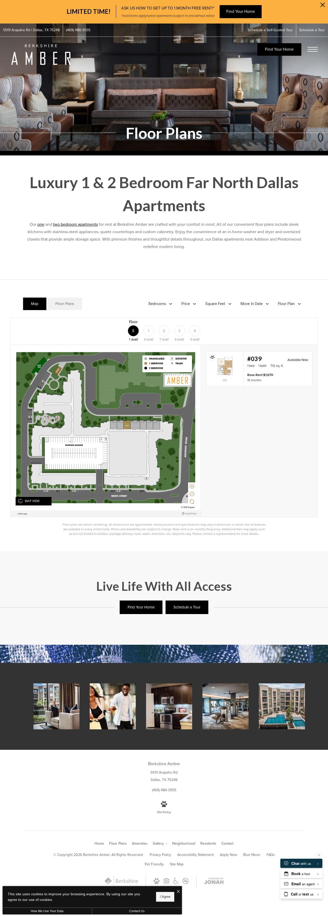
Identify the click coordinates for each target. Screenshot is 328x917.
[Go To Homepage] (41, 54)
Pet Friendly (154, 864)
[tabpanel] (164, 427)
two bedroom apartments (75, 224)
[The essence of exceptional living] (56, 706)
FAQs (270, 854)
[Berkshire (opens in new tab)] (121, 885)
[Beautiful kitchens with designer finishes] (169, 706)
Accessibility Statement (195, 854)
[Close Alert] (322, 6)
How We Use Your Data (47, 911)
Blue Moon (251, 854)
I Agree (165, 897)
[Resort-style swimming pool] (282, 706)
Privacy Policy (160, 854)
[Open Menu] (313, 49)
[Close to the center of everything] (113, 706)
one (40, 224)
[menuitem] (99, 843)
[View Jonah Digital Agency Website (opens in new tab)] (214, 882)
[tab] (34, 304)
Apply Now (228, 854)
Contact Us (137, 911)
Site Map (176, 864)
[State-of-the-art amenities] (225, 706)
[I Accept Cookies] (178, 892)
